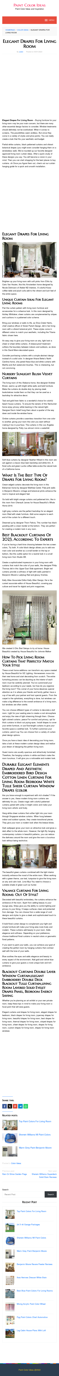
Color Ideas (16, 1163)
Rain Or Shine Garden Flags (14, 1172)
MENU (51, 20)
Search (5, 1189)
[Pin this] (15, 1106)
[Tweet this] (10, 1106)
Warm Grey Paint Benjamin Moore (35, 1147)
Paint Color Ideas (30, 5)
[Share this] (4, 1106)
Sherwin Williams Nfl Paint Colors (35, 1134)
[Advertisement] (29, 86)
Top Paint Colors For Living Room (35, 1121)
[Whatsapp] (25, 1106)
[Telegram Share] (20, 1106)
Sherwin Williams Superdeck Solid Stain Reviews (44, 1174)
